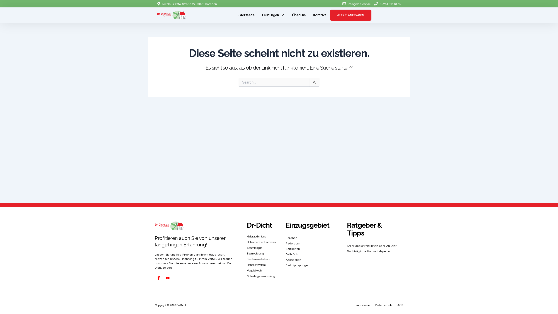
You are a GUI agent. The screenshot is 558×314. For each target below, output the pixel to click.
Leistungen (270, 15)
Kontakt (319, 15)
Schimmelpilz (254, 247)
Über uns (299, 15)
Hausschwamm (256, 264)
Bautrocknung (255, 253)
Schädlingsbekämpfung (261, 276)
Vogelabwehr (255, 270)
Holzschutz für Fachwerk (261, 242)
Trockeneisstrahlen (258, 259)
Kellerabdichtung (256, 236)
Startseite (246, 15)
